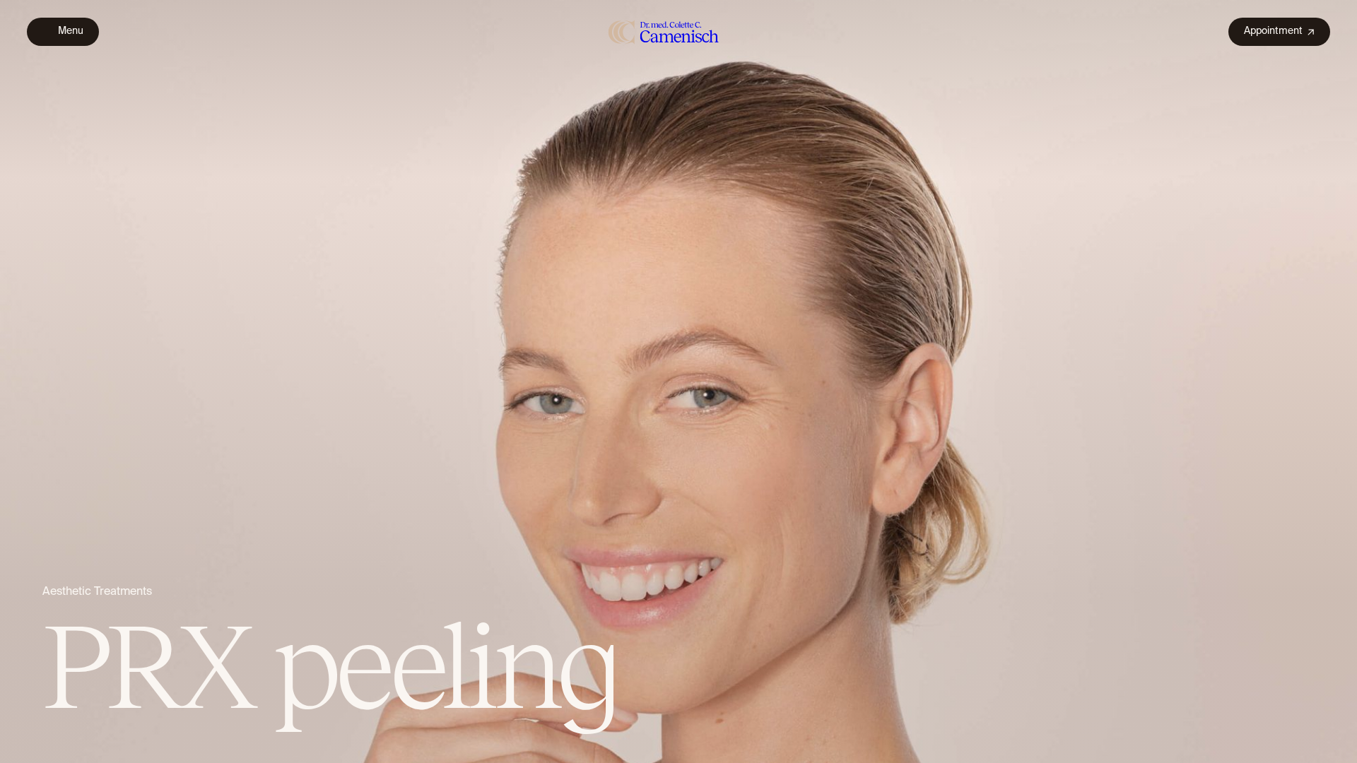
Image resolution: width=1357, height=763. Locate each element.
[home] (664, 31)
